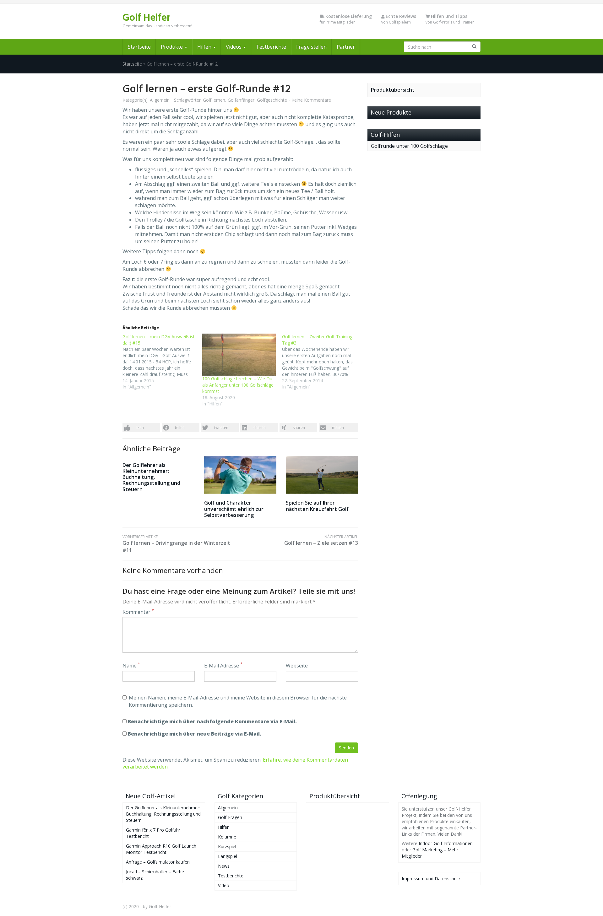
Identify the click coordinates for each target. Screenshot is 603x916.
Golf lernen (214, 100)
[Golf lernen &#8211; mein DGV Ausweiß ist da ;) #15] (162, 362)
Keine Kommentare (311, 100)
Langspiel (227, 856)
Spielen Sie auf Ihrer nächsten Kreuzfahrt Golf (317, 505)
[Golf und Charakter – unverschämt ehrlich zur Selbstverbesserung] (240, 475)
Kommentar (138, 611)
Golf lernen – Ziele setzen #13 (321, 540)
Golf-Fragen (230, 817)
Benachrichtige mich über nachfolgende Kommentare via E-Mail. (212, 721)
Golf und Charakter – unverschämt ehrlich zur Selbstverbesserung (233, 508)
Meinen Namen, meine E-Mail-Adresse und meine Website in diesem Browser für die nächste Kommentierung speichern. (238, 701)
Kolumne (227, 837)
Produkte (172, 46)
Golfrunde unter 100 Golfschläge (409, 145)
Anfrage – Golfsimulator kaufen (158, 862)
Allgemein (160, 100)
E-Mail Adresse (223, 665)
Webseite (297, 665)
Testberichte (271, 46)
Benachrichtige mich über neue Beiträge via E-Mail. (194, 733)
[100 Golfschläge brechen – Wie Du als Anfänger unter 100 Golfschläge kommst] (239, 355)
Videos (234, 46)
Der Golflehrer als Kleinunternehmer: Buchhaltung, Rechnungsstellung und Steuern (151, 477)
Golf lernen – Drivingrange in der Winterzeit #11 (176, 544)
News (224, 866)
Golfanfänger (241, 100)
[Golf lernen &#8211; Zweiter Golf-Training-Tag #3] (322, 362)
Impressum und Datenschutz (431, 878)
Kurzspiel (227, 846)
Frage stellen (311, 46)
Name (131, 665)
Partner (346, 46)
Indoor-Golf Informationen (446, 843)
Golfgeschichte (272, 100)
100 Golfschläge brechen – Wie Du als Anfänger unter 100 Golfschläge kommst (238, 385)
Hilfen (205, 46)
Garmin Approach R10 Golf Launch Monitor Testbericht (161, 849)
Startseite (139, 46)
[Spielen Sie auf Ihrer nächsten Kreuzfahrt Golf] (322, 475)
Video (223, 885)
